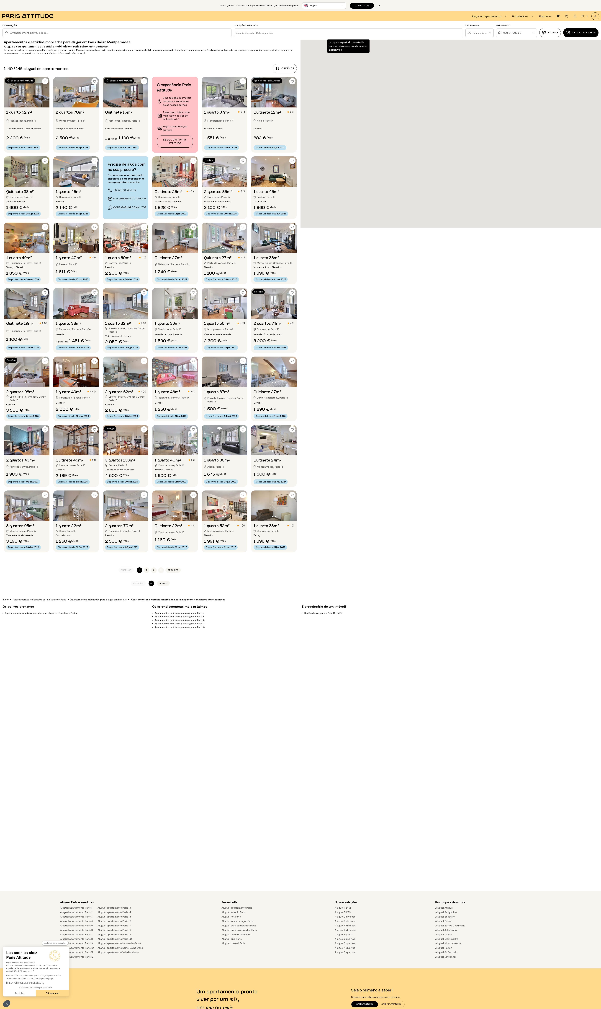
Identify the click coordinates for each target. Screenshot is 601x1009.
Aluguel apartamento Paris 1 (76, 907)
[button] (6, 1003)
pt (583, 16)
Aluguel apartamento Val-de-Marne (118, 952)
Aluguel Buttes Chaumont (450, 925)
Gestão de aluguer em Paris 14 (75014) (323, 613)
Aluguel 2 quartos (345, 939)
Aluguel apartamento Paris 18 (114, 930)
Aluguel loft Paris (231, 916)
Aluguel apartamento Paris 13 (114, 907)
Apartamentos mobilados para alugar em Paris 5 (179, 613)
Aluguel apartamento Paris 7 (76, 934)
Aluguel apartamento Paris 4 (76, 921)
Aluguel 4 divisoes (345, 925)
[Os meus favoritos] (558, 16)
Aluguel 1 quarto (344, 934)
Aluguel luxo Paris (231, 939)
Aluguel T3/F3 (343, 912)
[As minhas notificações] (575, 16)
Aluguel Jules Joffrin (446, 930)
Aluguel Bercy (443, 921)
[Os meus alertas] (566, 16)
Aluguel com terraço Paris (236, 934)
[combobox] (120, 33)
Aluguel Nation (443, 947)
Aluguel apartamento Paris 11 (76, 952)
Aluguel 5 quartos (345, 952)
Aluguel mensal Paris (233, 943)
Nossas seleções (346, 902)
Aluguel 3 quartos (345, 943)
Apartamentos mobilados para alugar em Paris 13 (180, 620)
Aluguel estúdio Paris (233, 912)
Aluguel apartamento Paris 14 (114, 912)
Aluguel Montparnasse (448, 943)
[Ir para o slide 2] (28, 103)
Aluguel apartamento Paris (236, 907)
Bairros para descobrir (450, 902)
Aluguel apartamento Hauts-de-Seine (119, 943)
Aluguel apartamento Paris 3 (76, 916)
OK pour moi (52, 993)
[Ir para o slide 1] (25, 103)
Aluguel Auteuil (444, 907)
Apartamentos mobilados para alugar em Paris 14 (98, 599)
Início (6, 599)
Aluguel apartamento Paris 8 (76, 939)
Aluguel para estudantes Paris (238, 925)
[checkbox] (45, 81)
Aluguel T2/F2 (343, 907)
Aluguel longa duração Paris (237, 921)
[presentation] (489, 16)
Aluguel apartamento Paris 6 (76, 930)
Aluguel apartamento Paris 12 (76, 956)
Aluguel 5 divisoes (345, 930)
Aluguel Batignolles (446, 912)
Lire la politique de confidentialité (25, 983)
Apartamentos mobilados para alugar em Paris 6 (179, 616)
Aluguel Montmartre (446, 939)
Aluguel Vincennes (446, 956)
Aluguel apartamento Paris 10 (77, 947)
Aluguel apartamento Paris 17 (114, 925)
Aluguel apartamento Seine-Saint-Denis (120, 947)
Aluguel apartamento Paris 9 (76, 943)
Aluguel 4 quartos (345, 947)
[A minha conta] (595, 16)
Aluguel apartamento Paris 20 (115, 939)
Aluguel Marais (443, 934)
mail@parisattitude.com (129, 198)
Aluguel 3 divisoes (345, 921)
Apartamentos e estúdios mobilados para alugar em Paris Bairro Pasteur (41, 613)
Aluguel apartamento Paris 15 (114, 916)
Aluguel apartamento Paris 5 (76, 925)
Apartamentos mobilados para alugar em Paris (39, 599)
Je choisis (19, 993)
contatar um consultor (129, 207)
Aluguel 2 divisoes (345, 916)
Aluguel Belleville (445, 916)
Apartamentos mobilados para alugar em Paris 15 (180, 627)
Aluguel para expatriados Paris (239, 930)
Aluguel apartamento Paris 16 (114, 921)
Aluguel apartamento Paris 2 (76, 912)
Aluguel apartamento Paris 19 (114, 934)
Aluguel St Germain (446, 952)
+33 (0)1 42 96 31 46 (124, 189)
